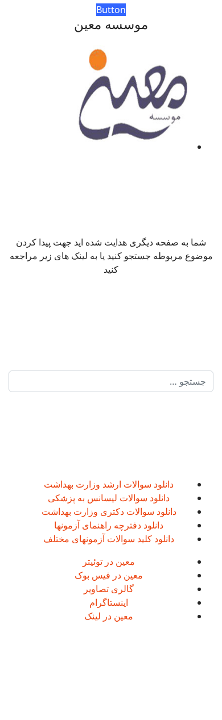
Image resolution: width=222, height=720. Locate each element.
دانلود (162, 484)
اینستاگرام (108, 602)
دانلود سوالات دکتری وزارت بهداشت (109, 511)
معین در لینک (108, 616)
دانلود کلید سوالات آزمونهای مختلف (108, 538)
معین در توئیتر (109, 561)
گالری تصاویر (109, 588)
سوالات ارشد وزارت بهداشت (97, 484)
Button (111, 9)
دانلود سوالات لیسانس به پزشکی (109, 498)
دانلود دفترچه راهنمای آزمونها (108, 525)
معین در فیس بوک (109, 575)
